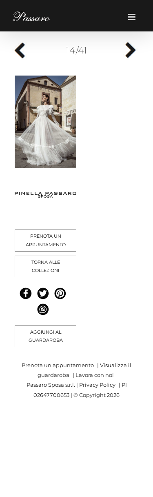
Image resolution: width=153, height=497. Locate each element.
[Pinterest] (60, 293)
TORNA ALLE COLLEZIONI (45, 266)
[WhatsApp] (43, 309)
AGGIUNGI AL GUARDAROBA (46, 336)
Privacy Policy (97, 384)
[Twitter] (43, 293)
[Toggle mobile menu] (134, 17)
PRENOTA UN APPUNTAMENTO (46, 240)
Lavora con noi (94, 375)
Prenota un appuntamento (58, 365)
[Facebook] (25, 293)
